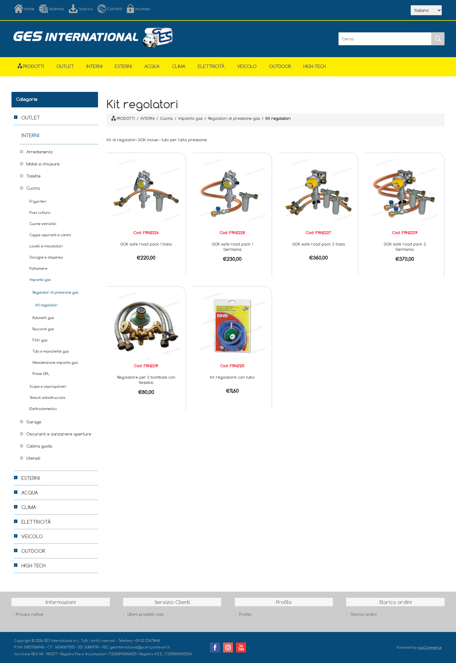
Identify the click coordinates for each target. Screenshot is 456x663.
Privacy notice (29, 614)
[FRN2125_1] (232, 325)
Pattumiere (38, 268)
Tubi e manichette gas (51, 351)
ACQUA (152, 66)
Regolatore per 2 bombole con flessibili (146, 380)
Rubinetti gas (43, 317)
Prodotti (33, 66)
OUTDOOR (280, 66)
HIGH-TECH (314, 66)
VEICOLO (247, 66)
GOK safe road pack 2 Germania (405, 246)
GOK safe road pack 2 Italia (318, 243)
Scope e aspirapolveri (47, 386)
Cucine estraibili (42, 223)
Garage (33, 422)
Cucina (33, 188)
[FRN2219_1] (146, 325)
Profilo (245, 614)
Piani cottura (39, 212)
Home (29, 8)
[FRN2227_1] (318, 192)
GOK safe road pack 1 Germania (232, 246)
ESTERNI (123, 66)
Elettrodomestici (43, 408)
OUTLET (65, 66)
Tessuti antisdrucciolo (47, 397)
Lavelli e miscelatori (46, 246)
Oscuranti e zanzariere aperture (58, 434)
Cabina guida (39, 446)
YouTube (241, 647)
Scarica (86, 8)
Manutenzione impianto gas (55, 362)
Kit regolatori (47, 305)
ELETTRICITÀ (211, 66)
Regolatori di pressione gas (55, 292)
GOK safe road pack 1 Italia (146, 243)
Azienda (56, 8)
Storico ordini (364, 614)
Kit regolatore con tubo (232, 377)
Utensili (33, 458)
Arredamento (39, 152)
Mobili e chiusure (43, 164)
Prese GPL (41, 373)
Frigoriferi (38, 201)
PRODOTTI (126, 118)
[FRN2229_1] (404, 192)
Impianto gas (40, 279)
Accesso (142, 8)
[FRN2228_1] (232, 192)
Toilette (33, 176)
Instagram (228, 647)
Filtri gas (40, 340)
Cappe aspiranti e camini (50, 234)
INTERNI (94, 66)
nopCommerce (430, 647)
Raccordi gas (43, 329)
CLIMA (179, 66)
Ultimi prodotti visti (145, 614)
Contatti (114, 8)
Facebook (215, 647)
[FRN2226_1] (146, 192)
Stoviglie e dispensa (46, 257)
